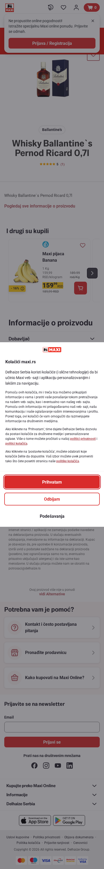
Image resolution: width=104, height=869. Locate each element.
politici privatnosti (83, 439)
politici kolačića (16, 443)
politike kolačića (67, 461)
